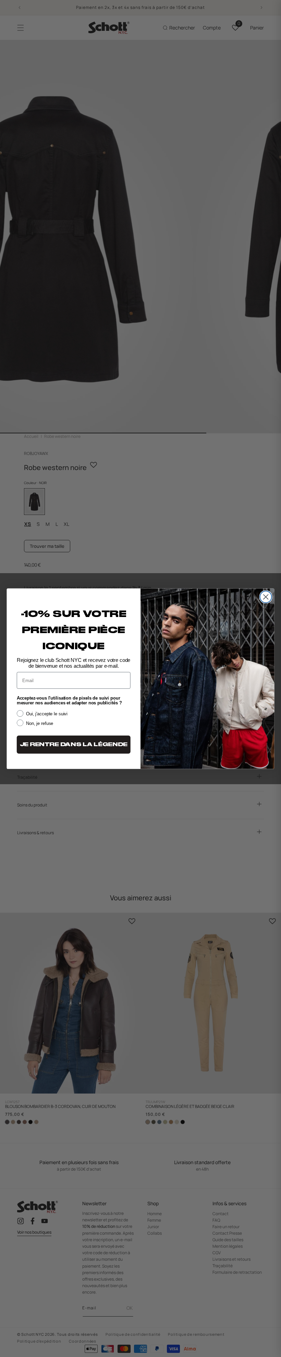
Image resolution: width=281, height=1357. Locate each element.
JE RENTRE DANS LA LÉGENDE (73, 744)
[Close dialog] (266, 597)
